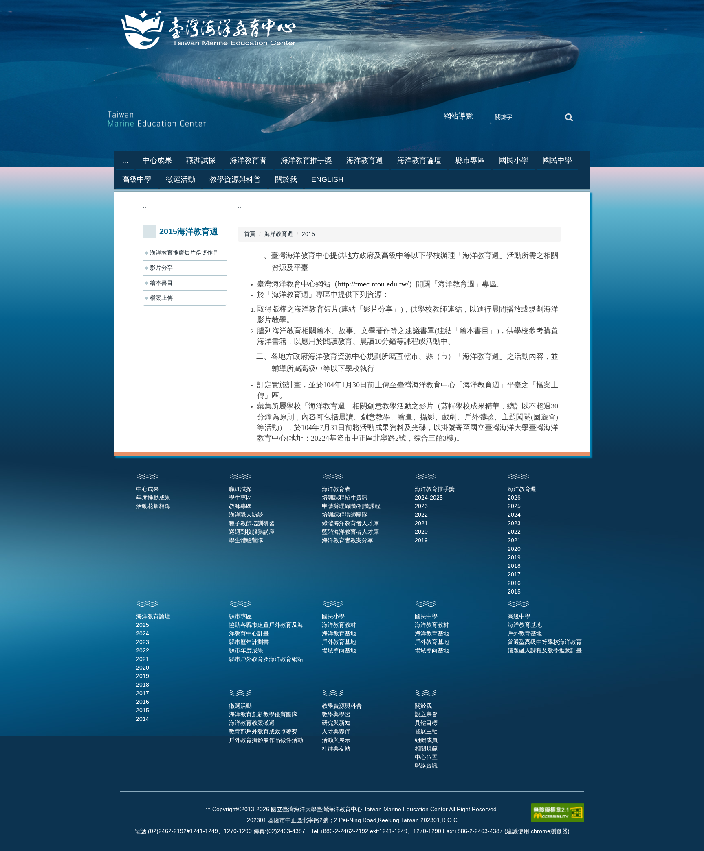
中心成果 (147, 489)
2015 (308, 234)
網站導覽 (458, 116)
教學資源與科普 (342, 706)
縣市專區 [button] (470, 160)
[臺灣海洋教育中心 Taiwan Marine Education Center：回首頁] (210, 30)
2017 (514, 574)
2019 (421, 540)
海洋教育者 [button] (248, 160)
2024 (514, 514)
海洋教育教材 (339, 625)
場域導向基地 (339, 650)
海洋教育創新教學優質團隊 (263, 714)
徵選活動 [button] (180, 179)
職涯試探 (240, 489)
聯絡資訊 (426, 765)
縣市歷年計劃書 (249, 642)
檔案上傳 (161, 298)
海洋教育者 (336, 489)
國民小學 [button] (513, 160)
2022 (421, 514)
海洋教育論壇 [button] (419, 160)
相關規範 (426, 748)
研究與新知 (336, 723)
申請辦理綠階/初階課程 (351, 506)
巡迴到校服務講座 (252, 531)
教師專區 (240, 506)
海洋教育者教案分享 (347, 540)
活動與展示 (336, 740)
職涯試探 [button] (201, 160)
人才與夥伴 (336, 731)
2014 (142, 719)
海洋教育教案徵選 (252, 723)
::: (125, 160)
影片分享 (161, 267)
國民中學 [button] (557, 160)
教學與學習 (336, 714)
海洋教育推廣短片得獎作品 (184, 252)
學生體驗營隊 (246, 540)
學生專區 (240, 497)
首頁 (249, 234)
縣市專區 (240, 616)
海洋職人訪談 (246, 514)
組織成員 (426, 740)
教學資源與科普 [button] (235, 179)
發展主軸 (426, 731)
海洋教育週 (278, 234)
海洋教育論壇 (153, 616)
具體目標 (426, 723)
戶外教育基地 (339, 642)
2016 (514, 583)
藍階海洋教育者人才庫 (350, 531)
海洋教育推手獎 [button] (306, 160)
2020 (421, 531)
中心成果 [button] (157, 160)
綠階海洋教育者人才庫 (350, 523)
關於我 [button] (286, 179)
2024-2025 (429, 497)
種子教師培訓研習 (252, 523)
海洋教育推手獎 (435, 489)
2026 (514, 497)
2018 (514, 566)
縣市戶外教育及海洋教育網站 (266, 659)
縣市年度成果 (246, 650)
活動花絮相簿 (153, 506)
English (327, 179)
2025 (514, 506)
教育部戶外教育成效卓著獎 (263, 731)
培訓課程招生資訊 (344, 497)
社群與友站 (336, 748)
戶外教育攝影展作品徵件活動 (266, 740)
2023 (421, 506)
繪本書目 (161, 282)
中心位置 (426, 757)
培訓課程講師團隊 (344, 514)
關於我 (423, 706)
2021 (421, 523)
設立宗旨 (426, 714)
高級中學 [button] (137, 179)
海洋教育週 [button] (364, 160)
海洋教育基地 (339, 633)
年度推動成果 (153, 497)
